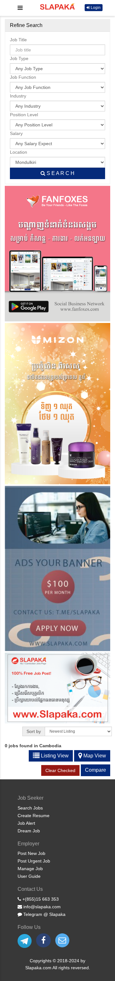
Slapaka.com (38, 967)
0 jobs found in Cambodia (33, 745)
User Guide (29, 876)
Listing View (54, 755)
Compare (95, 770)
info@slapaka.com (41, 906)
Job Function (23, 77)
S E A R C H (59, 173)
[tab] (57, 25)
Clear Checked (60, 770)
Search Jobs (30, 807)
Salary (16, 133)
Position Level (24, 114)
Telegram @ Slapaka (43, 914)
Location (18, 152)
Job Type (19, 58)
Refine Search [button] (26, 25)
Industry (18, 95)
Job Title (18, 39)
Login (95, 7)
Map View (94, 755)
